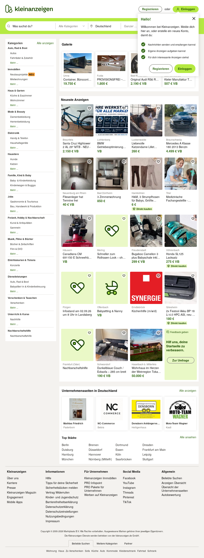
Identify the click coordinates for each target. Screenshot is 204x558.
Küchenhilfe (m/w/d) (144, 311)
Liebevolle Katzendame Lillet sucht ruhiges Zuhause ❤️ (146, 148)
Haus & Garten (16, 90)
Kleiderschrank (127, 550)
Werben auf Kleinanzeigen (101, 495)
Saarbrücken (124, 459)
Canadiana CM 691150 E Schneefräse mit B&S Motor (77, 257)
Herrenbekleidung (20, 121)
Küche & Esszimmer (21, 95)
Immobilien (14, 69)
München (68, 459)
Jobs (10, 196)
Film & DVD (16, 248)
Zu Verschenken (74, 550)
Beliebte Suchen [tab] (81, 543)
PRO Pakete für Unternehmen (94, 488)
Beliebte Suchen (172, 478)
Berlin (65, 445)
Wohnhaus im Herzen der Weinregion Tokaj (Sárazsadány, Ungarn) (145, 373)
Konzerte (15, 265)
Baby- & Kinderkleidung (23, 180)
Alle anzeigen (45, 43)
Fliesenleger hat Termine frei (73, 198)
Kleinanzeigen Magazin (21, 492)
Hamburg (68, 454)
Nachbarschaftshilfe (19, 330)
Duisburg (67, 450)
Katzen (14, 164)
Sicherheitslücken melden (62, 488)
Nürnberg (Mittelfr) (100, 459)
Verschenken (17, 302)
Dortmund (122, 445)
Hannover (95, 454)
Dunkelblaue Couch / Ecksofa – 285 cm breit (111, 369)
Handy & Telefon (19, 138)
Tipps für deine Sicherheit (62, 483)
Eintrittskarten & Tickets (21, 260)
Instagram (129, 488)
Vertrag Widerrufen (58, 492)
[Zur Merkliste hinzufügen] (89, 108)
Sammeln (15, 227)
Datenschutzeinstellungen (62, 511)
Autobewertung (171, 495)
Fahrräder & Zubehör (21, 57)
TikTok (127, 502)
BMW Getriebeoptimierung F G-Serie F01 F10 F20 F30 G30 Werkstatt (111, 148)
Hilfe (48, 478)
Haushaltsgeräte (19, 142)
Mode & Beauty (16, 111)
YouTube (128, 483)
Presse (11, 488)
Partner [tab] (128, 543)
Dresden (147, 445)
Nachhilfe (15, 319)
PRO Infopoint (93, 483)
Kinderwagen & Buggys (23, 185)
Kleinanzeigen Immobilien (100, 478)
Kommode (112, 550)
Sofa (87, 550)
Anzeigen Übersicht (174, 483)
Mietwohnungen (19, 79)
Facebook (129, 478)
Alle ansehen (188, 437)
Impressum (53, 521)
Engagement (15, 497)
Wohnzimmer (17, 100)
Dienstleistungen (17, 276)
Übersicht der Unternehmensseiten (175, 488)
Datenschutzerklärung (59, 507)
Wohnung (51, 550)
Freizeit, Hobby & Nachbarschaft (26, 217)
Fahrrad (141, 550)
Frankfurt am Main (154, 450)
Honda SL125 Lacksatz (174, 255)
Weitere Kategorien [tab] (107, 543)
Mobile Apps (15, 502)
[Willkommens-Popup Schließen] (194, 18)
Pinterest (128, 497)
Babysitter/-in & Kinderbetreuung (27, 286)
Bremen (94, 445)
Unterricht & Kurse (18, 314)
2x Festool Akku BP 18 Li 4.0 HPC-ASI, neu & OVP (180, 314)
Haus (61, 550)
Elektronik (13, 133)
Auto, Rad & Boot (17, 48)
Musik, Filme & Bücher (20, 239)
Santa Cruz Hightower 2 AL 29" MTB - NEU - (76, 145)
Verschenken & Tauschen (22, 298)
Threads (128, 492)
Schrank (151, 550)
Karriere (12, 483)
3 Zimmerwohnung (109, 197)
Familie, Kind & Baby (19, 175)
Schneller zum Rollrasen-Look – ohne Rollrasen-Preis (111, 257)
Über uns (13, 478)
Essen (119, 450)
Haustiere (13, 154)
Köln (118, 454)
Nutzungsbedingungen (60, 516)
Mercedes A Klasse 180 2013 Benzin (178, 145)
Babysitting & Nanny (110, 311)
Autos (13, 53)
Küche (94, 550)
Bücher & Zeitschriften (22, 244)
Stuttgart (147, 459)
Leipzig (146, 454)
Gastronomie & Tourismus (24, 201)
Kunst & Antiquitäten (21, 222)
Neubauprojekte (19, 74)
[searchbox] (33, 26)
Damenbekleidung (20, 116)
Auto (102, 550)
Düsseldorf (95, 450)
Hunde (14, 159)
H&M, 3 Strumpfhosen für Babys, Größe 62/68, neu (146, 200)
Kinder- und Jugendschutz (62, 497)
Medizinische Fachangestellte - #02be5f (177, 200)
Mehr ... (14, 62)
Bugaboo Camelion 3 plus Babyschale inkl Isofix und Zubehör (145, 257)
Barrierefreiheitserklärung (62, 502)
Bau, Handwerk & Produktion (25, 206)
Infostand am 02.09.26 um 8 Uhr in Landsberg (77, 312)
